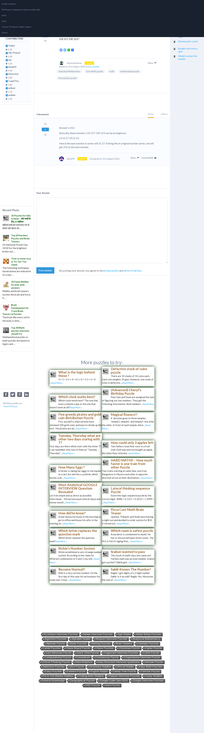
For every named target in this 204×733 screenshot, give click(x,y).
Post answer (45, 270)
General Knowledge (53, 680)
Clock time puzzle (87, 652)
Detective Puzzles (53, 666)
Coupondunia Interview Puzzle (142, 657)
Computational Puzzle (58, 657)
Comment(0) (147, 158)
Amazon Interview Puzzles (111, 639)
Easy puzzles (53, 671)
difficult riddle (125, 666)
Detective (13, 74)
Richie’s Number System (76, 548)
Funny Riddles (153, 676)
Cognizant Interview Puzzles (121, 652)
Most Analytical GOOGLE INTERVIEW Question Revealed (77, 488)
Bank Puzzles (78, 643)
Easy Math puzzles (94, 71)
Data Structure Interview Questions (119, 662)
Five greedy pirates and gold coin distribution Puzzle (79, 416)
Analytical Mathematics (69, 71)
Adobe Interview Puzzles (98, 634)
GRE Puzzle (92, 685)
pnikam (11, 95)
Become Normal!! (71, 569)
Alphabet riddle (81, 639)
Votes (151, 114)
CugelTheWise (15, 81)
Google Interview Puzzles (148, 680)
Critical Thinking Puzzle (56, 662)
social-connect (9, 3)
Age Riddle (124, 634)
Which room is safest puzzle (132, 531)
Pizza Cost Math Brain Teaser (127, 511)
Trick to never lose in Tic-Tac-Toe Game (21, 261)
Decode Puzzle (154, 662)
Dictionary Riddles (100, 666)
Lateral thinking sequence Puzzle (130, 490)
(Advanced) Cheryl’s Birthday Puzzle (126, 391)
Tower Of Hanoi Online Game (16, 26)
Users (4, 32)
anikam (11, 88)
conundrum (83, 657)
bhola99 (12, 66)
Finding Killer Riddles (91, 676)
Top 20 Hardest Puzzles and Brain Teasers (20, 238)
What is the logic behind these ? (76, 374)
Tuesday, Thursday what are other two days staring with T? (79, 439)
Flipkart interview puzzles (124, 676)
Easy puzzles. (94, 66)
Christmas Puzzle (129, 648)
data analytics (83, 662)
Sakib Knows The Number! (131, 569)
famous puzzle (150, 671)
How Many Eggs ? (71, 467)
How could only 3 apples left (132, 443)
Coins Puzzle (151, 652)
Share (150, 63)
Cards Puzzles (51, 648)
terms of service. (133, 270)
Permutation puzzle (67, 78)
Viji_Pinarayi (14, 52)
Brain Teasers (124, 643)
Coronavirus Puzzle (107, 657)
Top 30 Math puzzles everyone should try (20, 330)
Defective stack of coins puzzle (129, 370)
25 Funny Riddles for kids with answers (20, 284)
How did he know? (72, 513)
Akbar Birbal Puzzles (148, 634)
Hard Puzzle (112, 685)
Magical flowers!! (124, 414)
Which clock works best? (76, 397)
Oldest (164, 114)
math (111, 71)
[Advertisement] (17, 155)
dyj (9, 59)
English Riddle (99, 671)
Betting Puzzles (101, 643)
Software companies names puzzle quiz (21, 9)
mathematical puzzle (129, 71)
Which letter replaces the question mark (77, 532)
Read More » (57, 382)
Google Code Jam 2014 (114, 680)
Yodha (11, 45)
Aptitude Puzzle (55, 643)
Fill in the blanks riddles (58, 676)
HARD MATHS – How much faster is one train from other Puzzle (131, 463)
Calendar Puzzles (147, 643)
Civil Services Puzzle (58, 652)
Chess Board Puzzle (78, 648)
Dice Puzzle (77, 666)
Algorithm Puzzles (55, 639)
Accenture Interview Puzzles (61, 634)
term (4, 15)
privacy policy (111, 270)
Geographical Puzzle (82, 680)
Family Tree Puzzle (124, 671)
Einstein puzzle (76, 671)
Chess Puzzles (104, 648)
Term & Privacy (10, 406)
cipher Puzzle (153, 648)
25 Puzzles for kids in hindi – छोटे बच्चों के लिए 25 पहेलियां (21, 218)
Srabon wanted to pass (128, 552)
